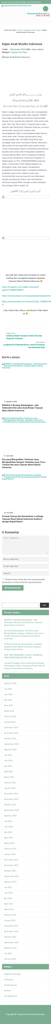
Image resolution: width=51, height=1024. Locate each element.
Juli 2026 (8, 689)
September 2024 (11, 810)
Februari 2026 (10, 716)
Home (20, 30)
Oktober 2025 (10, 738)
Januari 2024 (10, 854)
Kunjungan (8, 979)
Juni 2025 (8, 760)
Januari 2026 (10, 722)
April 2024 (8, 837)
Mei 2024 (8, 832)
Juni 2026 (8, 694)
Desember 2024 (11, 793)
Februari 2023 (10, 915)
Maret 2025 (9, 777)
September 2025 (11, 744)
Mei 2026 (8, 700)
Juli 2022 (8, 953)
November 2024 (11, 799)
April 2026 (8, 705)
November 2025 (11, 733)
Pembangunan (10, 985)
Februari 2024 (10, 849)
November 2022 (11, 931)
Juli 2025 (8, 755)
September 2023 (11, 876)
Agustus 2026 (10, 683)
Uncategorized (10, 996)
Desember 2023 (11, 860)
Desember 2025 (11, 727)
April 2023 (8, 904)
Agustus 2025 (10, 749)
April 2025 (8, 771)
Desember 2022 (11, 926)
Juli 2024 (8, 821)
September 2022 (11, 942)
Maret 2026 (9, 711)
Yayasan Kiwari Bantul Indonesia (31, 1014)
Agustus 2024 (10, 815)
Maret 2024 (9, 843)
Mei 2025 (8, 766)
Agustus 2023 (10, 882)
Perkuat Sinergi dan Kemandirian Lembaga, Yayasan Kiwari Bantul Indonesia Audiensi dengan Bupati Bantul (23, 519)
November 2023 (11, 865)
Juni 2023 (8, 893)
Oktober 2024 (10, 804)
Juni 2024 (8, 826)
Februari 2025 (10, 782)
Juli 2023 (8, 887)
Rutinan (7, 990)
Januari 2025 (10, 788)
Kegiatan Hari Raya (32, 30)
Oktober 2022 (10, 937)
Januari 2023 (10, 920)
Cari (44, 605)
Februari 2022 (10, 959)
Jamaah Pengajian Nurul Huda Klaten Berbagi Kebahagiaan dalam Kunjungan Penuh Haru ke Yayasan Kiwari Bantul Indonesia (24, 666)
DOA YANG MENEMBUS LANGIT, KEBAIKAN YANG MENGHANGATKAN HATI (23, 656)
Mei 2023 (8, 898)
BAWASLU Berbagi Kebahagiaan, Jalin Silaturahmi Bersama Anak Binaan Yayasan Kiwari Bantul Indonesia (22, 408)
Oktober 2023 (10, 871)
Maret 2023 (9, 909)
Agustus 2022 (10, 948)
